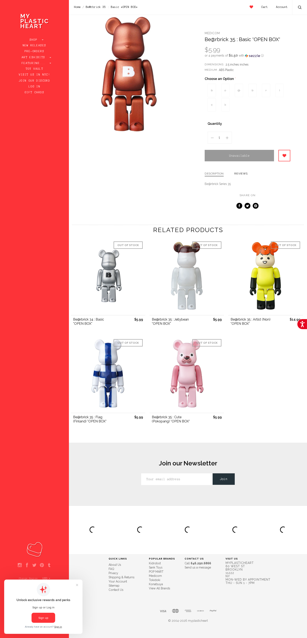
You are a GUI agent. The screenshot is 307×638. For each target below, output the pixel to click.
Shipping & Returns (121, 577)
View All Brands (159, 588)
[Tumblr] (49, 565)
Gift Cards (34, 92)
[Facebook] (27, 565)
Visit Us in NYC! (34, 74)
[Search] (300, 8)
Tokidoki (154, 580)
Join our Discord (34, 80)
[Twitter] (34, 565)
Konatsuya (156, 584)
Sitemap (114, 585)
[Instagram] (20, 565)
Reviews (241, 173)
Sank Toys (155, 567)
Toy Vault (34, 68)
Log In (34, 86)
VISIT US (232, 558)
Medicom (212, 33)
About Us (115, 564)
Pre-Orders (34, 51)
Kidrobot (155, 563)
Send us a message (198, 567)
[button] (247, 55)
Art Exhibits (34, 57)
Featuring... (34, 63)
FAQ (111, 569)
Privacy (113, 573)
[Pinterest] (42, 565)
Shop (34, 39)
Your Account (118, 581)
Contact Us (116, 589)
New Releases (34, 45)
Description (214, 173)
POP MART (156, 571)
